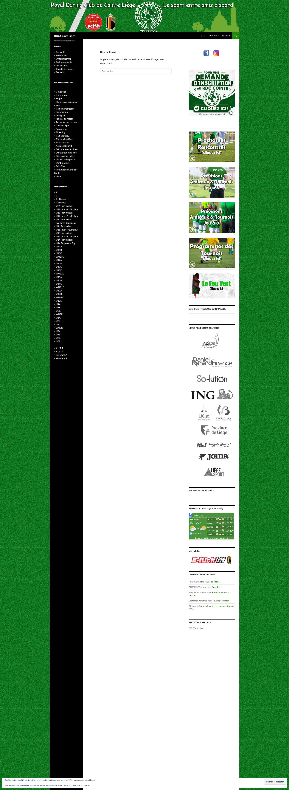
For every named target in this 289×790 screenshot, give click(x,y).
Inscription (61, 95)
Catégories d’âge (64, 139)
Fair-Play (60, 166)
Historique (61, 55)
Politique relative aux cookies (78, 785)
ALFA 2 (59, 351)
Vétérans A (61, 354)
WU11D (60, 287)
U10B (59, 294)
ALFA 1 (59, 348)
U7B (58, 334)
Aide (203, 36)
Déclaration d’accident (67, 149)
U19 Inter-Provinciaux (67, 209)
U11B (59, 280)
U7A (58, 331)
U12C (59, 266)
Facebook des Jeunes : (201, 490)
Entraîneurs (62, 112)
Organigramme (63, 58)
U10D (59, 300)
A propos (226, 36)
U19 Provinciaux (64, 212)
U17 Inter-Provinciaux (67, 216)
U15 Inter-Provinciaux (67, 229)
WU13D (60, 256)
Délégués (60, 115)
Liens (58, 176)
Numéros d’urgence (65, 159)
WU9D (59, 314)
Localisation (62, 65)
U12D (59, 270)
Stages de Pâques (212, 581)
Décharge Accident (65, 156)
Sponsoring (61, 129)
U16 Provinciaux (64, 226)
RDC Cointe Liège (64, 35)
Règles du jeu (62, 135)
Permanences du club (66, 122)
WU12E (60, 273)
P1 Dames (61, 199)
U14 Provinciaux (64, 239)
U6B (58, 341)
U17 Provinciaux (64, 219)
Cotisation (61, 91)
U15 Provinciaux (64, 233)
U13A (59, 246)
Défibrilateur (62, 162)
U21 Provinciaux (64, 205)
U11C (59, 283)
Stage (59, 98)
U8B (58, 321)
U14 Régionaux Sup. (66, 243)
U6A (58, 338)
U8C (58, 324)
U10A (59, 290)
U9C (58, 311)
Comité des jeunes (65, 69)
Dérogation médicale (66, 152)
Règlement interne (65, 108)
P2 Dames (61, 202)
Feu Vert (60, 72)
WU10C (60, 297)
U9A (58, 304)
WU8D (59, 327)
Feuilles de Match (64, 118)
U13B (59, 250)
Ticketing (60, 132)
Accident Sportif (64, 145)
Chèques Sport (63, 125)
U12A (59, 260)
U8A (58, 317)
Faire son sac (62, 142)
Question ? (213, 36)
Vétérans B (61, 358)
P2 (57, 192)
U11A (59, 277)
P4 (57, 195)
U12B (59, 263)
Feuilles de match (221, 600)
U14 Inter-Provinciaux (67, 236)
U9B (58, 307)
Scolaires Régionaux (66, 223)
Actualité (60, 52)
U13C (59, 253)
